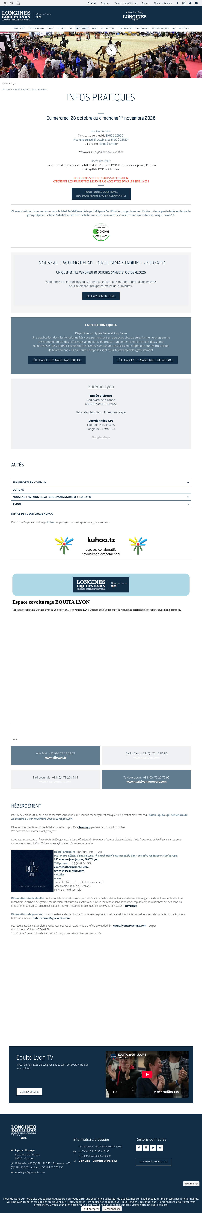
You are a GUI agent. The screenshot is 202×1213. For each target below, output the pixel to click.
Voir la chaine (29, 1091)
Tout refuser (191, 1183)
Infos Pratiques (160, 28)
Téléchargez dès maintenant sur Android (145, 360)
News (94, 28)
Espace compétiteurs (125, 3)
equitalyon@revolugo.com (129, 925)
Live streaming (36, 28)
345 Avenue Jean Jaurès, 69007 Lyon (76, 859)
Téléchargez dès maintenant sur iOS (56, 360)
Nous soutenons (163, 3)
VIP (71, 28)
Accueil (6, 89)
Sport (50, 28)
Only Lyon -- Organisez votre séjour (98, 1160)
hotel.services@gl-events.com (51, 918)
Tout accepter (91, 1209)
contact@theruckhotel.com (71, 867)
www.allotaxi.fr (55, 757)
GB (11, 3)
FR (5, 3)
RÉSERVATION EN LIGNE (101, 296)
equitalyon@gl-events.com (30, 1172)
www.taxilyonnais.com (55, 781)
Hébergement (125, 28)
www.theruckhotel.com (68, 870)
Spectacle (61, 28)
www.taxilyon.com (146, 757)
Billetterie (82, 28)
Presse (145, 3)
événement (19, 28)
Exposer (105, 3)
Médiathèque (108, 28)
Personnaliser (112, 1209)
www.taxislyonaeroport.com (146, 781)
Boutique (184, 28)
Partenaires (142, 28)
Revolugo (84, 827)
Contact (91, 3)
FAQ (174, 28)
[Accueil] (16, 15)
